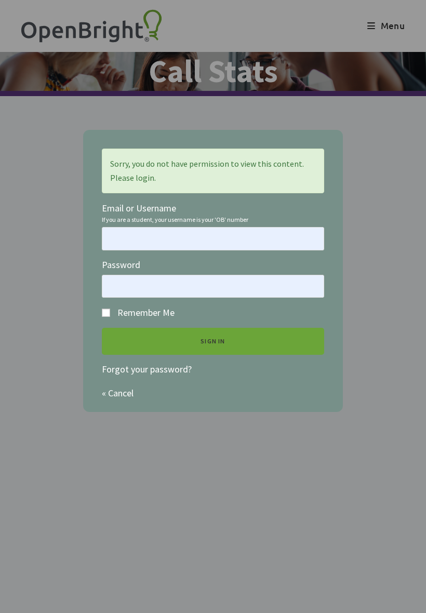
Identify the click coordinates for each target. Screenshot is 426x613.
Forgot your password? (147, 369)
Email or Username (139, 209)
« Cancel (118, 393)
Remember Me (145, 312)
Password (121, 265)
